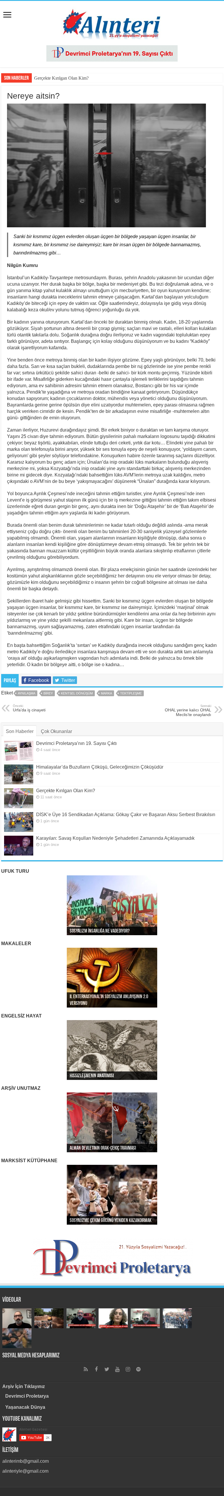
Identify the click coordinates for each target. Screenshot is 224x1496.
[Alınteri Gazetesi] (112, 22)
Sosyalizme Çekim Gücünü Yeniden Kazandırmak (110, 1220)
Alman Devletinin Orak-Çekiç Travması (103, 1148)
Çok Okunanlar (56, 731)
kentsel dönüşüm (77, 693)
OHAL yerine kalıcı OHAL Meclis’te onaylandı (188, 710)
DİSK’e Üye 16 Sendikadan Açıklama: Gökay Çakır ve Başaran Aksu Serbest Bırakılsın (125, 814)
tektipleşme (131, 693)
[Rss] (85, 1369)
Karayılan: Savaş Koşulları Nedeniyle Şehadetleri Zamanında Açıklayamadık (115, 838)
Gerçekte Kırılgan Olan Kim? (61, 78)
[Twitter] (106, 1369)
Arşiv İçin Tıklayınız (23, 1386)
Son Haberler (20, 731)
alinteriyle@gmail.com (25, 1471)
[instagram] (127, 1369)
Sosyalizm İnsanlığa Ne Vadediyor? (100, 931)
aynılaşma (26, 693)
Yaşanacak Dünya (25, 1407)
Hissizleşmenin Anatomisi (92, 1076)
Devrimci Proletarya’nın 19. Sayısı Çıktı (76, 743)
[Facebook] (96, 1369)
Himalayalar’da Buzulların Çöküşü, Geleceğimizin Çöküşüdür (99, 766)
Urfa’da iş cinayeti (29, 708)
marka (106, 693)
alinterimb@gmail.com (25, 1461)
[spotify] (138, 1369)
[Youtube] (117, 1369)
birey (48, 693)
